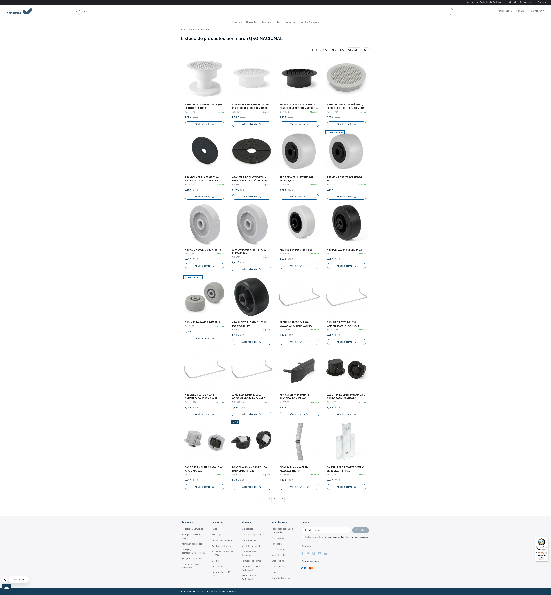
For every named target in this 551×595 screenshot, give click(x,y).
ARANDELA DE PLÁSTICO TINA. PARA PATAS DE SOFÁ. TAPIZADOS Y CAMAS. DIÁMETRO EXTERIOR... (251, 179)
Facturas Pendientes (251, 561)
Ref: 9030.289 (285, 330)
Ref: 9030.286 (332, 330)
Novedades (277, 544)
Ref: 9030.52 (237, 185)
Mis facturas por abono (253, 534)
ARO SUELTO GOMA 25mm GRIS (202, 322)
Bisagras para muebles (192, 558)
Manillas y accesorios (192, 544)
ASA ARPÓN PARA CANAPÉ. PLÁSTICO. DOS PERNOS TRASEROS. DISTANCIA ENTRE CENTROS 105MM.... (296, 397)
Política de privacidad (334, 537)
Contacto (542, 2)
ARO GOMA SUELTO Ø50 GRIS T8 (203, 249)
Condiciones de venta (222, 540)
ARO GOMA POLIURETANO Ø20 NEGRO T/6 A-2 (297, 179)
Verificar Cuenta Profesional (249, 577)
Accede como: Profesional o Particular (484, 2)
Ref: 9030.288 (190, 402)
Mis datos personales (252, 546)
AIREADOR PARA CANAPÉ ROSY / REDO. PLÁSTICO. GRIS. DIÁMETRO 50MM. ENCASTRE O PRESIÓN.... (346, 106)
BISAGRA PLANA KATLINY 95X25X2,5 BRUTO (294, 469)
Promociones (278, 538)
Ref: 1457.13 (190, 112)
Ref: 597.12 (189, 475)
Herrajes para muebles (192, 529)
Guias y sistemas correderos (190, 566)
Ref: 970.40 (236, 475)
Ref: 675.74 (236, 257)
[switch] (541, 558)
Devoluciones (278, 566)
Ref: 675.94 (284, 254)
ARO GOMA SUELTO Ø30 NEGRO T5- (344, 179)
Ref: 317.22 (284, 402)
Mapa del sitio (278, 555)
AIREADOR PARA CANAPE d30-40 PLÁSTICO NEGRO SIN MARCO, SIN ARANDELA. (299, 106)
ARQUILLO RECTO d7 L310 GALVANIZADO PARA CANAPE (201, 397)
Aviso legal (217, 534)
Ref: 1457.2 (284, 112)
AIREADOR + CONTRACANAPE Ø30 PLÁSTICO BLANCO (204, 106)
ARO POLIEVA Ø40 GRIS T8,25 (296, 249)
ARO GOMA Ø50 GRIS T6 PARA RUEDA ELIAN (249, 251)
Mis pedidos (247, 529)
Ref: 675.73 (331, 254)
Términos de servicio (358, 537)
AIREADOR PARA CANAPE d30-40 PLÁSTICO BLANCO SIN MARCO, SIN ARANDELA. (250, 106)
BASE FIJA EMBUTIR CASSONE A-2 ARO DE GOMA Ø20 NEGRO (346, 397)
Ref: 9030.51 (190, 185)
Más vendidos (278, 549)
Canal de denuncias (281, 578)
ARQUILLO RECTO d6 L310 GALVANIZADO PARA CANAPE (296, 324)
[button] (236, 22)
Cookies (215, 561)
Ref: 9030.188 (238, 402)
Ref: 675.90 (331, 185)
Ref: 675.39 (236, 330)
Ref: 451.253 (332, 475)
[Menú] (546, 538)
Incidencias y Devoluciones (519, 2)
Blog (274, 572)
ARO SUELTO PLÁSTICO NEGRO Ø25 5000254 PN (249, 324)
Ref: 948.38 (284, 475)
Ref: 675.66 (189, 254)
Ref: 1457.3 (236, 112)
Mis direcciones (249, 540)
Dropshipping (278, 561)
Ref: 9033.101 (332, 112)
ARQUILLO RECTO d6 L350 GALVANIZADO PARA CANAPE (343, 324)
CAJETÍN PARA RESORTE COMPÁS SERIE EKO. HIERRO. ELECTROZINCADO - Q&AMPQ (346, 469)
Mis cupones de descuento (249, 553)
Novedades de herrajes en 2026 (222, 553)
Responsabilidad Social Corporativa (283, 530)
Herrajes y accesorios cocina (192, 536)
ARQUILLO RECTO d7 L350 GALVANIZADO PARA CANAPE (248, 397)
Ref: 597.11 (331, 402)
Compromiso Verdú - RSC (221, 574)
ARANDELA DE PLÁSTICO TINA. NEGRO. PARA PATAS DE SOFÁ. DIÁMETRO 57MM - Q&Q (202, 179)
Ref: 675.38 (189, 326)
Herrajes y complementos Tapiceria (193, 551)
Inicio (214, 529)
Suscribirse (360, 530)
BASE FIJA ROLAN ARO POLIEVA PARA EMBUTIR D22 (250, 469)
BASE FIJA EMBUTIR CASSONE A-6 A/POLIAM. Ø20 (204, 469)
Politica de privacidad (222, 546)
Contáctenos (218, 566)
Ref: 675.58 (284, 185)
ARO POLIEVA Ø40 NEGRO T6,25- (345, 249)
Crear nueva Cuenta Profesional (251, 568)
